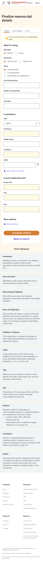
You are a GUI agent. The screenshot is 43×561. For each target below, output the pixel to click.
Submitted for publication (18, 76)
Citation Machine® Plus (30, 489)
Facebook (6, 521)
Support (5, 501)
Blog (4, 489)
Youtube (5, 528)
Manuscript (12, 61)
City (5, 193)
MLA (24, 501)
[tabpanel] (21, 132)
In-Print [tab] (6, 31)
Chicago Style (27, 504)
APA (24, 497)
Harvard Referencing (29, 508)
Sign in (37, 3)
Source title (8, 182)
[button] (21, 123)
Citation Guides (28, 493)
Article (10, 53)
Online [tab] (27, 31)
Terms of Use (27, 521)
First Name (8, 129)
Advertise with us (8, 504)
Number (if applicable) (12, 91)
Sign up (30, 3)
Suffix (6, 160)
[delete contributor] (38, 164)
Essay (21, 53)
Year (5, 204)
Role (5, 118)
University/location (11, 80)
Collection (7, 101)
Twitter (5, 524)
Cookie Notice (27, 528)
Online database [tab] (17, 31)
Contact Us (6, 497)
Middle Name (9, 139)
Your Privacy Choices (29, 532)
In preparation (13, 73)
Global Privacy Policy (29, 524)
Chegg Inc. (6, 493)
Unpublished (12, 70)
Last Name (7, 150)
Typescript (27, 61)
